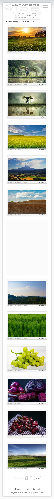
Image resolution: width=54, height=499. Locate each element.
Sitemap (18, 489)
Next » (38, 478)
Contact (36, 489)
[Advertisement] (27, 247)
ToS (27, 489)
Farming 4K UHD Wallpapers (23, 22)
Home (8, 22)
